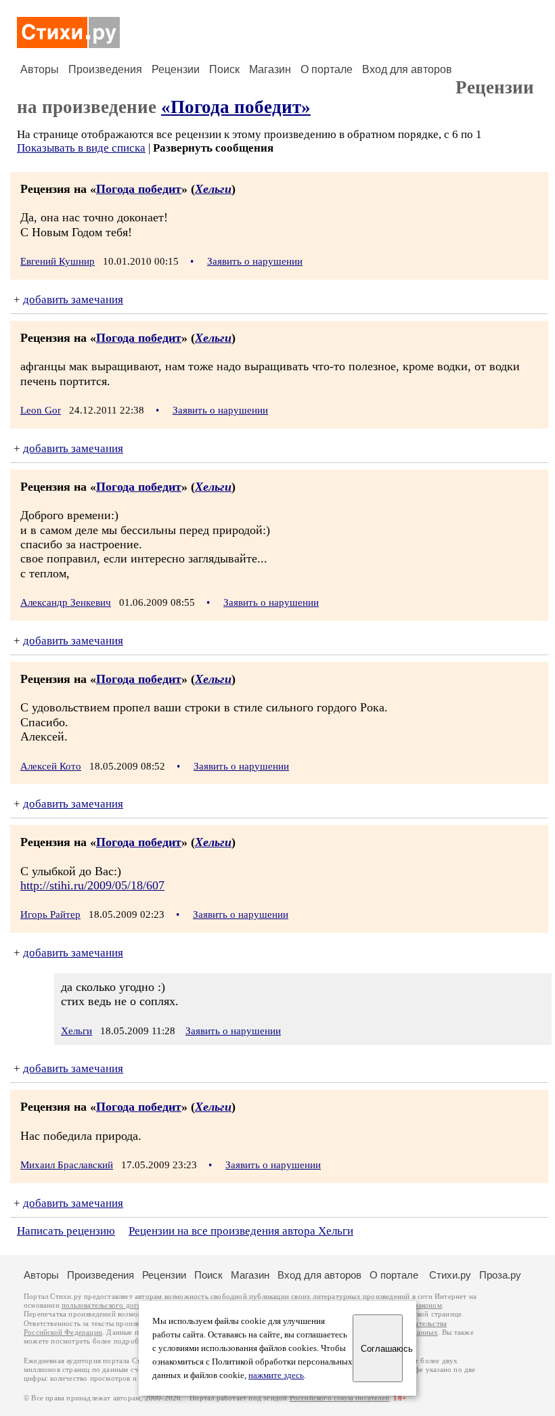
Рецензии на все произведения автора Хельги (241, 1230)
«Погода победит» (236, 107)
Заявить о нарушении (255, 261)
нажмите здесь (276, 1375)
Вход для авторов (407, 69)
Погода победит (138, 189)
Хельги (213, 189)
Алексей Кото (50, 766)
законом (428, 1305)
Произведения (105, 69)
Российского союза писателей (339, 1398)
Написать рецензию (66, 1230)
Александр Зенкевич (65, 602)
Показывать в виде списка (81, 147)
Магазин (270, 69)
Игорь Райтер (50, 914)
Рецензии (176, 69)
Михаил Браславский (66, 1164)
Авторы (39, 69)
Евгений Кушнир (57, 261)
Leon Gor (40, 410)
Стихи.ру (450, 1275)
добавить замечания (73, 299)
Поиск (224, 69)
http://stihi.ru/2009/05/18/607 (92, 885)
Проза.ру (500, 1275)
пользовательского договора (109, 1305)
